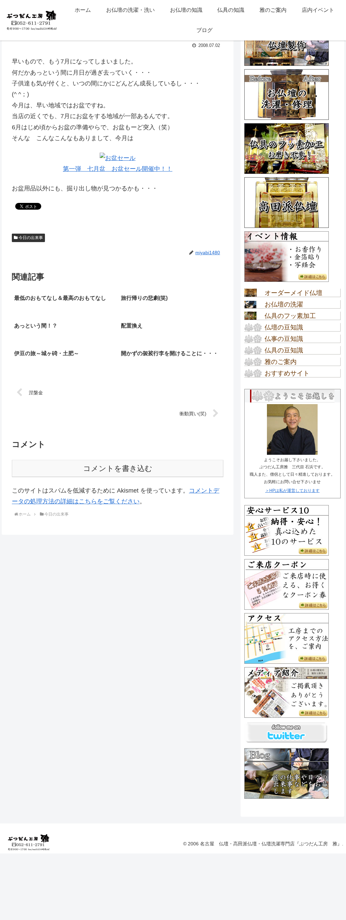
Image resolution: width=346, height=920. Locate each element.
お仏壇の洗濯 (284, 304)
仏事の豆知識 (284, 338)
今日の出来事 (30, 237)
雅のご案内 (281, 361)
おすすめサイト (287, 373)
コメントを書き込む (117, 468)
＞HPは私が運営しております (292, 490)
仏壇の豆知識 (284, 327)
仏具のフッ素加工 (290, 315)
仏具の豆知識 (284, 350)
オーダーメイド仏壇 (293, 292)
